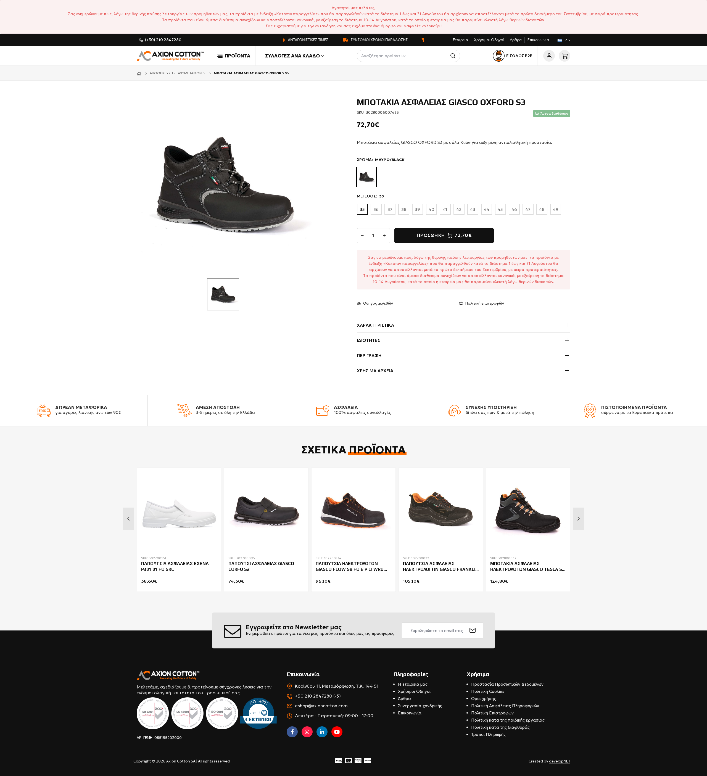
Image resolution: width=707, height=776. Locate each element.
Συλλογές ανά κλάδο (292, 56)
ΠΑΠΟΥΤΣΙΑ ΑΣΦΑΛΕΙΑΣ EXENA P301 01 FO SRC (175, 566)
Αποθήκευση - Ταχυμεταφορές (177, 73)
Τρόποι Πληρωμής (488, 734)
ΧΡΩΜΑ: (381, 159)
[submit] (472, 630)
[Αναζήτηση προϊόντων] (454, 56)
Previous (128, 519)
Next (578, 519)
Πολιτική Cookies (487, 691)
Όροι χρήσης (483, 698)
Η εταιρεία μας (413, 684)
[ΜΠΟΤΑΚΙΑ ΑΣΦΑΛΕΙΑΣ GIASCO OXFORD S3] (225, 185)
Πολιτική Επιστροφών (492, 713)
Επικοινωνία (538, 39)
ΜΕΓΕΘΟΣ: (370, 196)
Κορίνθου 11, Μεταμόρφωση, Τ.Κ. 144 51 (336, 686)
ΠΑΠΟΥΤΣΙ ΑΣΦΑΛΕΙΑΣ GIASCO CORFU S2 (261, 566)
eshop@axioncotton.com (321, 705)
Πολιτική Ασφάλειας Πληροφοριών (505, 705)
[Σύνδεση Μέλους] (549, 56)
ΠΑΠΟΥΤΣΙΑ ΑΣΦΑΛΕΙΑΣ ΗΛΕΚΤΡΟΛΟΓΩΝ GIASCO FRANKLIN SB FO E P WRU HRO (441, 566)
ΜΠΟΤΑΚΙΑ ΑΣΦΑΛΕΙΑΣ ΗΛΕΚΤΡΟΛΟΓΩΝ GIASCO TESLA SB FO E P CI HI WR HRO (527, 566)
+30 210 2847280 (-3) (318, 696)
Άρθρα (516, 39)
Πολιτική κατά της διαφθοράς (500, 727)
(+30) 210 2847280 (163, 39)
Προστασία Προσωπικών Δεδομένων (507, 684)
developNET (559, 761)
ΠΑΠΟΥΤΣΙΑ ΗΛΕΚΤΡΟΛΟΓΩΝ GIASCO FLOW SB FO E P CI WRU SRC (350, 566)
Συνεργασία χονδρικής (420, 705)
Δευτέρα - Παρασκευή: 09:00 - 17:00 (334, 715)
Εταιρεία (460, 39)
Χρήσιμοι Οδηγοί (489, 39)
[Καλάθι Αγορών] (564, 56)
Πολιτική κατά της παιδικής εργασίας (508, 720)
